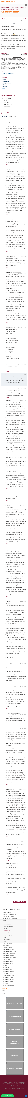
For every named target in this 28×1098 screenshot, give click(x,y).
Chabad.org (11, 1088)
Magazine (14, 1055)
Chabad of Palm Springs (8, 1)
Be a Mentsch (7, 106)
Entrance (4, 79)
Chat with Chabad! (8, 1095)
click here (8, 62)
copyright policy (11, 68)
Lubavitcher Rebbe (17, 57)
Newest (11, 116)
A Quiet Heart (7, 98)
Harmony (6, 100)
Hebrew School (14, 1029)
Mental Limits (7, 102)
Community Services (14, 1068)
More (5, 941)
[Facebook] (14, 1093)
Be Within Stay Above (6, 9)
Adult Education (15, 1016)
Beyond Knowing (15, 9)
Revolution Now (6, 81)
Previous (5, 19)
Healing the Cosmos (7, 83)
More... (4, 88)
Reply (7, 164)
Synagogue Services (14, 1003)
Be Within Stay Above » (8, 73)
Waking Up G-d (7, 104)
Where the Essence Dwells (8, 84)
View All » (6, 108)
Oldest (14, 116)
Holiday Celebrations (14, 1042)
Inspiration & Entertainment (7, 7)
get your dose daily (19, 59)
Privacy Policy (21, 1088)
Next (23, 19)
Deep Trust (5, 86)
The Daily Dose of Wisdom (20, 7)
